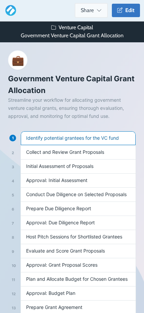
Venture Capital (76, 27)
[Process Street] (9, 10)
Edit (129, 10)
